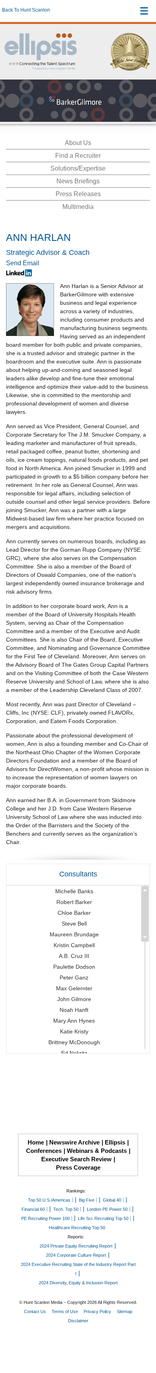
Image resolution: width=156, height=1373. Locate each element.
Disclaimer (78, 1320)
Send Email (22, 263)
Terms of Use (65, 1311)
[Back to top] (142, 1337)
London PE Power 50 (107, 1209)
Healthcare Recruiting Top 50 (77, 1227)
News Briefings (78, 181)
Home (36, 1142)
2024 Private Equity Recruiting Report (76, 1246)
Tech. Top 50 (65, 1209)
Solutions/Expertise (78, 168)
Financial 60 (33, 1209)
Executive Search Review (76, 1159)
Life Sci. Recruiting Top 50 (103, 1218)
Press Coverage (78, 1167)
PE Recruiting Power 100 (45, 1218)
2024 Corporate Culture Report (76, 1255)
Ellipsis (115, 1142)
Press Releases (78, 194)
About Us (78, 142)
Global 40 (112, 1200)
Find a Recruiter (78, 155)
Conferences (44, 1150)
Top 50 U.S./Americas (49, 1200)
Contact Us (35, 1311)
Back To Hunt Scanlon (26, 10)
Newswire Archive (74, 1142)
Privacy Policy (97, 1311)
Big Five (86, 1200)
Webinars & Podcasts (97, 1150)
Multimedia (78, 206)
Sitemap (124, 1311)
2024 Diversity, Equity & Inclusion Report (78, 1282)
